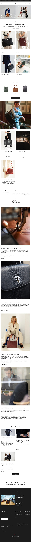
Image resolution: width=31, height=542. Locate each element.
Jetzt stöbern (3, 17)
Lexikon (2, 527)
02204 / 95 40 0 (21, 502)
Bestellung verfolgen (27, 514)
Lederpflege (2, 529)
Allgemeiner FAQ (17, 515)
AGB (7, 526)
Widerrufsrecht (9, 527)
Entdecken (2, 52)
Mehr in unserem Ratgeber (4, 310)
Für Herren (17, 28)
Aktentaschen (19, 357)
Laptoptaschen (3, 306)
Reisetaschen (25, 255)
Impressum (8, 523)
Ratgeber (2, 526)
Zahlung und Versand (27, 515)
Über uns (2, 523)
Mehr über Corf (3, 258)
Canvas (8, 256)
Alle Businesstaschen (15, 116)
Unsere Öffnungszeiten (19, 505)
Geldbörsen (4, 358)
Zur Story (23, 157)
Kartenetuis (9, 358)
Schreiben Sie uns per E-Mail (18, 514)
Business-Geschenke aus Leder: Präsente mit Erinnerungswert (7, 438)
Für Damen (14, 28)
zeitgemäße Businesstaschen (24, 305)
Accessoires (20, 418)
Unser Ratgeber (8, 156)
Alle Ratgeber (15, 474)
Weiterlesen (17, 449)
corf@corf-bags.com (20, 503)
